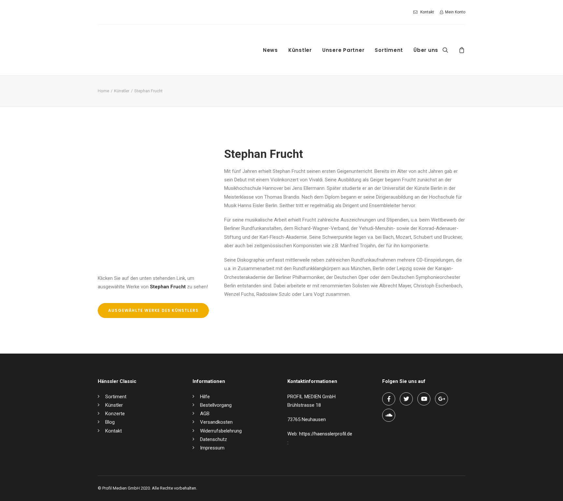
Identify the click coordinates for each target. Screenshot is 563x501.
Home (103, 90)
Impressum (212, 448)
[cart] (460, 49)
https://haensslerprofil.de (325, 434)
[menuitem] (424, 12)
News (270, 50)
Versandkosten (216, 422)
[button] (449, 49)
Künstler (300, 50)
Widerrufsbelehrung (221, 431)
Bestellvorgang (216, 405)
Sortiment (389, 50)
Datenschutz (213, 439)
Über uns (425, 50)
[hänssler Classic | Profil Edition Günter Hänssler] (153, 49)
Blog (110, 422)
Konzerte (115, 414)
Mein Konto (455, 12)
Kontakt (427, 12)
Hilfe (205, 397)
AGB (204, 414)
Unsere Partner (343, 50)
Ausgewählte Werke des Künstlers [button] (153, 310)
